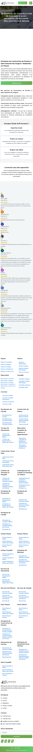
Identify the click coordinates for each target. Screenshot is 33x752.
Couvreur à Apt (6, 404)
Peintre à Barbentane (22, 363)
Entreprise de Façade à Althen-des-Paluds (7, 525)
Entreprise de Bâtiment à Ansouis (24, 565)
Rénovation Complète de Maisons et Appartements (23, 440)
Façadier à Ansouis (24, 385)
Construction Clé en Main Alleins (8, 461)
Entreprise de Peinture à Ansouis (24, 509)
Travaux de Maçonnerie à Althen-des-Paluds (7, 440)
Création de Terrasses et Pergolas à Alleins (7, 479)
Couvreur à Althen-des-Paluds (8, 398)
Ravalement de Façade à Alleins (7, 419)
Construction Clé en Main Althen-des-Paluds (8, 466)
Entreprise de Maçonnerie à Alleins (6, 500)
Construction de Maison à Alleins (23, 415)
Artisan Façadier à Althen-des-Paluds (7, 562)
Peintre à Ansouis (24, 372)
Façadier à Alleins (24, 379)
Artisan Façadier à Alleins (7, 558)
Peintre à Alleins (23, 366)
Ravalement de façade (7, 415)
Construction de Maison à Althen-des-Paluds (24, 420)
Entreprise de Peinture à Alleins (24, 500)
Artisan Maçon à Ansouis (7, 545)
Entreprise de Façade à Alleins (7, 520)
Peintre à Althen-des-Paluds (24, 369)
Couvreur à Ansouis (8, 401)
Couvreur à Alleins (7, 395)
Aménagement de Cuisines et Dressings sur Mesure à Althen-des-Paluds (24, 488)
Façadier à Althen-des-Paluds (24, 381)
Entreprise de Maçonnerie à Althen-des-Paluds (7, 505)
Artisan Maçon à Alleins (7, 538)
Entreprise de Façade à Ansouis (7, 530)
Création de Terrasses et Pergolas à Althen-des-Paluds (7, 486)
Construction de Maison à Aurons (24, 425)
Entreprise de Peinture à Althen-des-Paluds (24, 505)
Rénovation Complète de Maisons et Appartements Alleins (23, 448)
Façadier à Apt (23, 387)
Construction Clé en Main (8, 457)
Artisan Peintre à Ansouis (24, 545)
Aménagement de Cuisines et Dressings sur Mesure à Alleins (24, 480)
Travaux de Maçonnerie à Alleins (6, 435)
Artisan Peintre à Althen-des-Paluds (24, 542)
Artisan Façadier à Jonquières (7, 554)
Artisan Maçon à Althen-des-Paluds (7, 542)
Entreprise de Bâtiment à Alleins (24, 556)
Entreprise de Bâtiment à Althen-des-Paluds (24, 561)
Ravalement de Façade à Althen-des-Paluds (7, 424)
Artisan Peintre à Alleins (24, 538)
